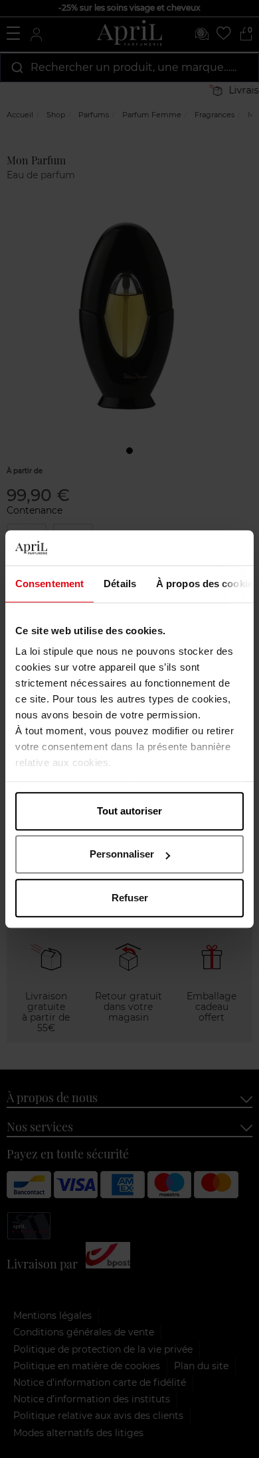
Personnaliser (122, 854)
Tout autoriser (129, 810)
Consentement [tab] (49, 583)
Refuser (130, 897)
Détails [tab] (120, 583)
